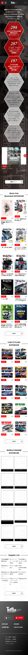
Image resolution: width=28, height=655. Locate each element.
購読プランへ (14, 181)
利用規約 (14, 639)
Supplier (5, 624)
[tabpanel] (14, 159)
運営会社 (14, 637)
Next (24, 155)
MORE (14, 333)
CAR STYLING (18, 627)
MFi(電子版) (5, 627)
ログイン (5, 2)
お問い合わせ (8, 639)
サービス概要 (8, 637)
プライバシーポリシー (10, 643)
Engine (16, 624)
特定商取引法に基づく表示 (11, 641)
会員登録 (2, 2)
